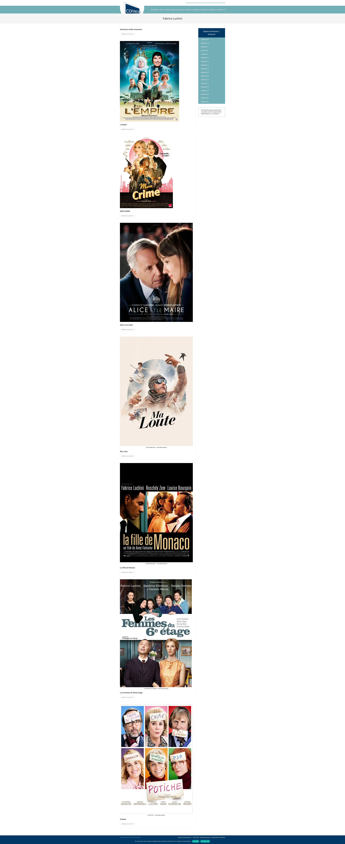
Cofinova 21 (205, 98)
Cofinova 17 (205, 83)
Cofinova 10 (205, 58)
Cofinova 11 (205, 61)
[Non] (343, 841)
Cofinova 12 (205, 65)
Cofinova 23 (205, 39)
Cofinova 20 (205, 94)
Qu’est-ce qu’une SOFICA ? (185, 837)
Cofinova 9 (204, 54)
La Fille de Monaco (127, 568)
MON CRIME (125, 211)
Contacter (196, 837)
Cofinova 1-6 (205, 43)
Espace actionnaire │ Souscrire (211, 32)
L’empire (123, 125)
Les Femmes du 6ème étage (131, 693)
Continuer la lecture (127, 34)
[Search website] (225, 9)
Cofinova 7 (204, 47)
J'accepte (195, 841)
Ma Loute (124, 451)
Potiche (123, 819)
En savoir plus (205, 841)
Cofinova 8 (204, 50)
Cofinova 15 (205, 76)
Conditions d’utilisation (218, 837)
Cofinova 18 (205, 87)
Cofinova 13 (205, 69)
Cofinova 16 (205, 80)
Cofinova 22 (205, 101)
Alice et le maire (126, 325)
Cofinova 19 (205, 91)
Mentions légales (205, 837)
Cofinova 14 (205, 72)
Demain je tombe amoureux (131, 29)
